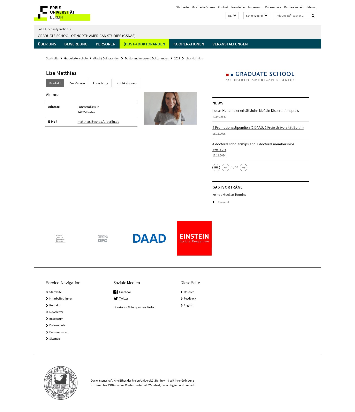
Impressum (255, 7)
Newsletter (238, 7)
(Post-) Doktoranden (144, 43)
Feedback (190, 298)
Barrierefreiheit (293, 7)
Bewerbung (76, 43)
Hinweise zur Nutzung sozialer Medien (134, 307)
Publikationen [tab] (126, 83)
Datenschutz (273, 7)
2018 (177, 58)
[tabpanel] (121, 111)
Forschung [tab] (100, 83)
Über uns (47, 43)
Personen (105, 43)
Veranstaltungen (230, 43)
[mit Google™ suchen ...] (313, 15)
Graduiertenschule (76, 58)
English (188, 305)
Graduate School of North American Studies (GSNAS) (87, 35)
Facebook (125, 292)
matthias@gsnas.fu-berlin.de (98, 121)
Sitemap (312, 7)
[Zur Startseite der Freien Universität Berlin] (68, 12)
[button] (232, 16)
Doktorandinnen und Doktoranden (146, 58)
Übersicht (223, 202)
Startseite (182, 7)
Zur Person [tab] (77, 83)
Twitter (123, 298)
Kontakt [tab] (55, 83)
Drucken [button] (189, 292)
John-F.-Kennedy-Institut (54, 29)
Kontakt (223, 7)
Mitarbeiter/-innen (203, 7)
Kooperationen (188, 43)
